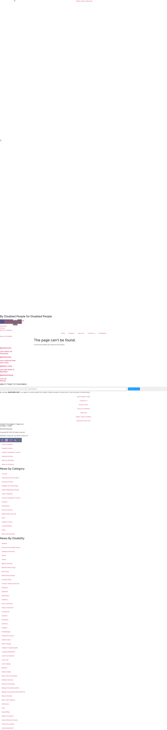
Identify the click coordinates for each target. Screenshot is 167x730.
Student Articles (7, 448)
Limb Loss (5, 660)
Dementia (5, 591)
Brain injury (5, 571)
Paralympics (6, 506)
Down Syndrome (7, 603)
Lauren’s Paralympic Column (11, 452)
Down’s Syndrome (8, 607)
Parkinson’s (5, 704)
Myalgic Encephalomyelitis (10, 688)
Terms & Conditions (83, 409)
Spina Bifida (6, 712)
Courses (4, 474)
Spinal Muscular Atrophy (10, 720)
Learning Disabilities (8, 652)
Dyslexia (4, 616)
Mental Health (6, 672)
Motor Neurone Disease (9, 676)
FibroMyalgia (6, 632)
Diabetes (5, 599)
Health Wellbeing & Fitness (10, 490)
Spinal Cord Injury (7, 716)
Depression (5, 595)
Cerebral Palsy (6, 579)
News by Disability (8, 460)
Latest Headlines (7, 444)
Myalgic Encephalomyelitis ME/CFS (13, 692)
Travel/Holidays (7, 526)
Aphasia (4, 543)
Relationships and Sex (9, 514)
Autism (4, 559)
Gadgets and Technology (10, 486)
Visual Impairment (7, 728)
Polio (3, 708)
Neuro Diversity (7, 696)
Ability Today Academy (83, 417)
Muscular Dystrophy (8, 684)
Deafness (5, 587)
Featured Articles (7, 456)
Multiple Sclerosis (7, 680)
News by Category (8, 464)
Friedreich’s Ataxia (8, 636)
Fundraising (102, 333)
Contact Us (91, 333)
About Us (81, 333)
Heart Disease (6, 644)
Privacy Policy (83, 405)
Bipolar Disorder (7, 563)
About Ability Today (83, 396)
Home (63, 333)
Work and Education (8, 534)
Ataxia (4, 555)
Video (4, 530)
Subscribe (83, 413)
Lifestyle (4, 502)
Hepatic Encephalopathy (10, 648)
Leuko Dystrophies (8, 656)
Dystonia (5, 624)
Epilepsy (4, 628)
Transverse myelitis (8, 724)
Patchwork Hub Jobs (83, 421)
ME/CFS (4, 668)
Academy (71, 333)
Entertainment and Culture (10, 478)
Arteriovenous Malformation (11, 547)
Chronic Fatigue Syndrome (10, 583)
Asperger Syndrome (8, 551)
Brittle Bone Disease (8, 575)
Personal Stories (7, 510)
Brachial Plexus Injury (9, 567)
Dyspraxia (5, 620)
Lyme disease (6, 664)
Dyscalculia (5, 612)
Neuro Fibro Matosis (8, 700)
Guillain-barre (6, 640)
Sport (3, 518)
